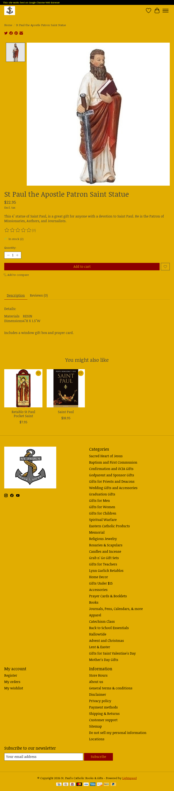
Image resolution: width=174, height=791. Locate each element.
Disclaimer (97, 694)
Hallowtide (97, 634)
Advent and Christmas (106, 640)
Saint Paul (66, 412)
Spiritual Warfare (103, 519)
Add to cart (82, 266)
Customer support (103, 720)
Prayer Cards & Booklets (108, 596)
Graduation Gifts (102, 494)
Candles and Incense (105, 551)
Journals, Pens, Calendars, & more (116, 608)
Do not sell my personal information (117, 732)
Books (93, 602)
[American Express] (93, 785)
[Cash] (65, 785)
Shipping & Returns (104, 713)
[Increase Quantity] (17, 255)
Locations (96, 739)
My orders (12, 681)
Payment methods (103, 707)
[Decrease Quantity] (8, 255)
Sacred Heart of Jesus (106, 456)
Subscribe (98, 756)
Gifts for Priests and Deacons (112, 481)
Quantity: (10, 248)
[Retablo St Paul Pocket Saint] (23, 388)
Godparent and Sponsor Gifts (111, 475)
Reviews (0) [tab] (39, 295)
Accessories (98, 589)
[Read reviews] (18, 230)
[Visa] (86, 785)
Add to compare (18, 275)
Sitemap (95, 726)
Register (10, 675)
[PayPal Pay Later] (113, 785)
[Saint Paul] (66, 388)
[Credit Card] (59, 785)
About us (96, 681)
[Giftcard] (72, 785)
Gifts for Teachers (103, 564)
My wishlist (13, 688)
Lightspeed (129, 778)
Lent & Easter (99, 647)
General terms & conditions (110, 688)
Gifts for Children (102, 513)
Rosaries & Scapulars (105, 545)
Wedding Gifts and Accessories (113, 487)
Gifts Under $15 (101, 583)
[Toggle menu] (165, 10)
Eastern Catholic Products (109, 526)
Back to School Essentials (109, 628)
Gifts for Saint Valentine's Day (112, 653)
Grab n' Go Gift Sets (104, 557)
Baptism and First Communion (113, 462)
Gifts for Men (99, 500)
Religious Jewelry (103, 538)
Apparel (95, 615)
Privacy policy (100, 700)
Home (8, 25)
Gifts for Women (102, 507)
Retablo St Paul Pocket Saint (23, 414)
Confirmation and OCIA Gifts (111, 468)
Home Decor (98, 577)
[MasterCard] (79, 785)
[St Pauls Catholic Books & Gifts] (9, 10)
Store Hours (98, 675)
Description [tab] (16, 295)
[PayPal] (106, 785)
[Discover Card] (99, 785)
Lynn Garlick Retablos (106, 570)
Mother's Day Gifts (103, 659)
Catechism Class (102, 621)
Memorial (97, 532)
